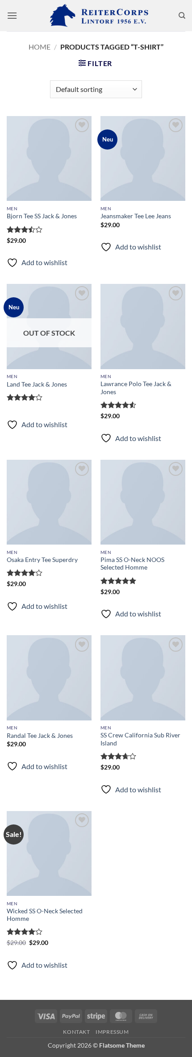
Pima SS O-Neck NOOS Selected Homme (132, 563)
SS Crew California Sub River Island (140, 739)
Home (39, 46)
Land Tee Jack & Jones (37, 384)
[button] (12, 15)
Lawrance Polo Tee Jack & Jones (135, 387)
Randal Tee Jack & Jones (40, 735)
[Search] (182, 15)
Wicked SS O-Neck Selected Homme (45, 915)
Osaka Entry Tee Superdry (42, 559)
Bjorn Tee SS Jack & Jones (42, 216)
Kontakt (76, 1031)
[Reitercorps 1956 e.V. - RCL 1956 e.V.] (96, 15)
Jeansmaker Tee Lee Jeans (135, 216)
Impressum (112, 1031)
